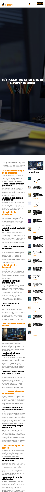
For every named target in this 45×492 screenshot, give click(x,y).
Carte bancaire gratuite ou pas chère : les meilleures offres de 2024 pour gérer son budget (38, 291)
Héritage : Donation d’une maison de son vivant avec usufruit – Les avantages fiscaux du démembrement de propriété (38, 308)
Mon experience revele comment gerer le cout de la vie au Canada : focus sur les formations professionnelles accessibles (37, 212)
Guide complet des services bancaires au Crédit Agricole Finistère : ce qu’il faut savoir (37, 253)
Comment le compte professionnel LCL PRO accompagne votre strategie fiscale (37, 261)
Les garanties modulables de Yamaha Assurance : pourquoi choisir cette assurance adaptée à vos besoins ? (37, 269)
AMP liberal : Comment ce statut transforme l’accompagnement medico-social (37, 221)
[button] (29, 4)
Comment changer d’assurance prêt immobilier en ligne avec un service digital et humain (38, 195)
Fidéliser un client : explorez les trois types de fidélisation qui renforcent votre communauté (38, 245)
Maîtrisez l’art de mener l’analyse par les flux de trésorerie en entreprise (37, 277)
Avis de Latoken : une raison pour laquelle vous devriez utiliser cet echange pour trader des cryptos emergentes (37, 179)
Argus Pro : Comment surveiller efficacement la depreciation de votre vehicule (38, 284)
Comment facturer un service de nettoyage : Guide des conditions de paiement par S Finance (37, 317)
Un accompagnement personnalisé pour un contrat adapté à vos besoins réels (37, 187)
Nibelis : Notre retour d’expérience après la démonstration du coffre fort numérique (37, 299)
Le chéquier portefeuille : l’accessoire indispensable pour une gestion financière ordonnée (37, 229)
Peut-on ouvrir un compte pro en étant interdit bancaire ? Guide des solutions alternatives (37, 332)
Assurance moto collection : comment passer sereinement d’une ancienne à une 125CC (38, 324)
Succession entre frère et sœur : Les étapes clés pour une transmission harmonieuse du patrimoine (38, 238)
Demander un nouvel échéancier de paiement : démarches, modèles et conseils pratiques (37, 203)
